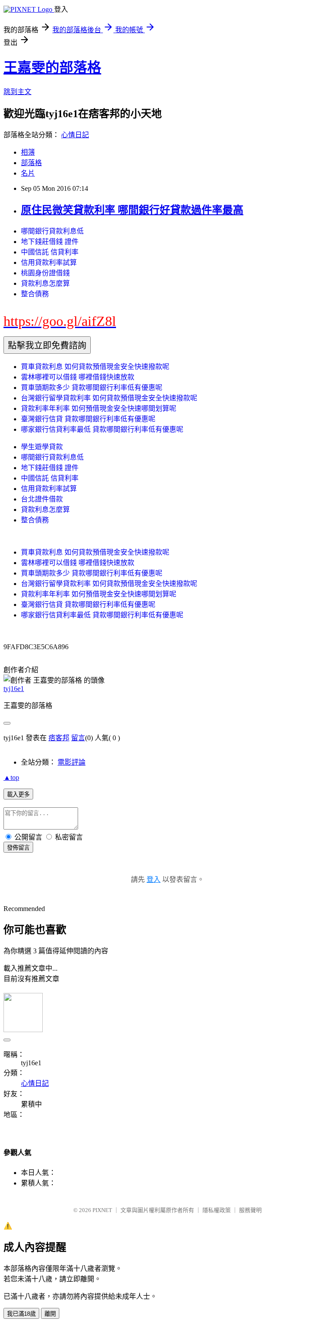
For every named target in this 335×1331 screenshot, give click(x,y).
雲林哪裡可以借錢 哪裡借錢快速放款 (77, 377)
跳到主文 (17, 91)
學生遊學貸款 (42, 446)
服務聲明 (250, 1210)
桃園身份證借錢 (45, 273)
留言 (78, 738)
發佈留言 (18, 847)
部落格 (31, 162)
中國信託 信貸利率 (50, 252)
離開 (50, 1314)
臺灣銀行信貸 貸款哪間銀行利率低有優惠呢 (88, 419)
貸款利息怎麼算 (45, 283)
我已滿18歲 (21, 1314)
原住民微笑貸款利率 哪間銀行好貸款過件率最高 (132, 210)
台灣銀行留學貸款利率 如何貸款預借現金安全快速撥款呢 (109, 398)
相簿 (28, 152)
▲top (11, 777)
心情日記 (75, 135)
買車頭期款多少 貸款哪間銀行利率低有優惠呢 (91, 387)
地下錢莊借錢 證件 (50, 241)
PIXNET (102, 1210)
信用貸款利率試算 (49, 262)
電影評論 (71, 762)
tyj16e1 (13, 688)
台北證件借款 (42, 499)
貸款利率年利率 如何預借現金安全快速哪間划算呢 (98, 408)
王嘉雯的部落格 (52, 67)
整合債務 (35, 294)
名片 (28, 173)
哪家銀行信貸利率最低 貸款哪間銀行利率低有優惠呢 (102, 429)
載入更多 (18, 794)
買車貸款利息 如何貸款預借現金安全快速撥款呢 (95, 366)
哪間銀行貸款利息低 (52, 231)
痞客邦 (58, 738)
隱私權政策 (216, 1210)
